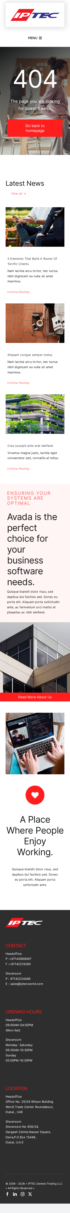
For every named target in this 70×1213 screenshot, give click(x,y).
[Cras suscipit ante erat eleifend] (35, 414)
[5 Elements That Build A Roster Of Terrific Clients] (35, 227)
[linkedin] (15, 1194)
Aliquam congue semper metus (29, 355)
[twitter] (30, 1194)
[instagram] (22, 1194)
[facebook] (7, 1194)
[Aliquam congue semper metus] (35, 323)
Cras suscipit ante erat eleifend (30, 446)
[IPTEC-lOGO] (35, 8)
